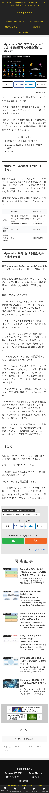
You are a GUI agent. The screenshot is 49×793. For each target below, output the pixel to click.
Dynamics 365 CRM (13, 773)
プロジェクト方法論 (26, 510)
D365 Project (10, 510)
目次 (21, 137)
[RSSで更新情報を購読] (36, 541)
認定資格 (35, 777)
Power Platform (35, 773)
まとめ (10, 151)
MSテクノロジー (13, 777)
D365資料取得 (24, 781)
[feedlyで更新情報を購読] (13, 541)
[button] (41, 84)
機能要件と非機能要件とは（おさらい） (24, 141)
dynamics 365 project (13, 514)
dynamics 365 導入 (32, 514)
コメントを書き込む (24, 739)
